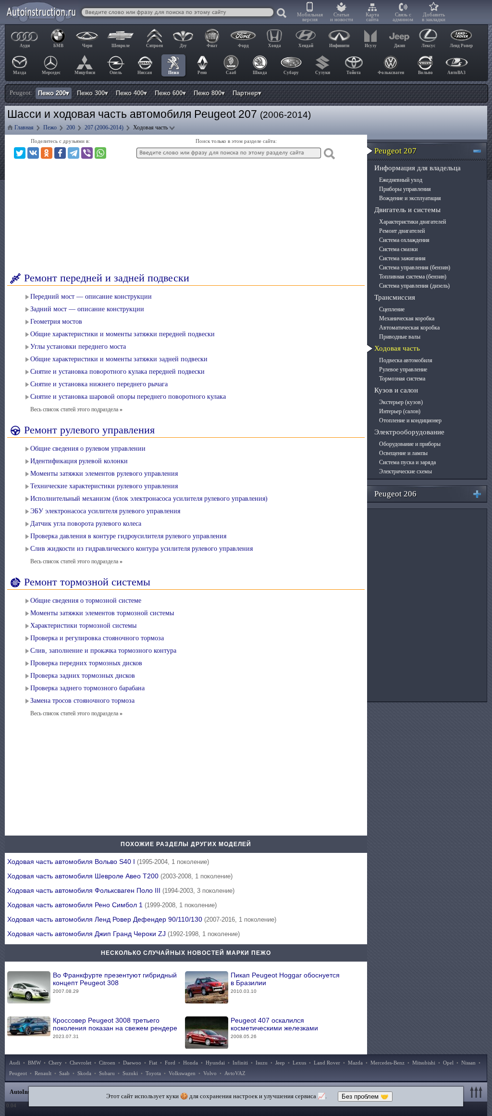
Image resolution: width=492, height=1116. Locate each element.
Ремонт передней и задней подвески (106, 278)
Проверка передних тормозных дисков (86, 663)
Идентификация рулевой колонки (79, 461)
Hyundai (215, 1062)
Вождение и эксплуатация (410, 198)
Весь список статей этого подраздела (76, 409)
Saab (64, 1073)
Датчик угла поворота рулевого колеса (85, 523)
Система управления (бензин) (414, 267)
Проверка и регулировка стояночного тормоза (97, 638)
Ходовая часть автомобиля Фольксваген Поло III (120, 890)
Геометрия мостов (56, 321)
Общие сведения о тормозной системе (85, 600)
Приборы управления (405, 189)
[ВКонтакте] (33, 153)
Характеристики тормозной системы (83, 625)
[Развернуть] (481, 494)
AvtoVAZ (235, 1073)
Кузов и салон (396, 390)
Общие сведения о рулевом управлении (88, 448)
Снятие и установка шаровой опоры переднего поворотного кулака (128, 396)
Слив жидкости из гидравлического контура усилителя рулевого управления (141, 548)
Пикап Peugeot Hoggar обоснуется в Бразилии (285, 982)
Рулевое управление (403, 369)
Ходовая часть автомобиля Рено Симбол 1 (112, 905)
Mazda (355, 1062)
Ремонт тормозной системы (87, 582)
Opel (448, 1062)
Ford (170, 1062)
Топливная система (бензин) (412, 276)
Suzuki (130, 1073)
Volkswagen (182, 1073)
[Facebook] (60, 153)
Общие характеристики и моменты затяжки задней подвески (119, 359)
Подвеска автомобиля (405, 360)
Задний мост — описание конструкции (87, 309)
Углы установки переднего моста (78, 346)
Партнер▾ (247, 93)
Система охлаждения (404, 240)
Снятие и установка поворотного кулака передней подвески (117, 371)
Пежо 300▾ (92, 93)
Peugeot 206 (395, 493)
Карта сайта (372, 17)
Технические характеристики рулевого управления (104, 486)
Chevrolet (80, 1062)
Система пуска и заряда (407, 462)
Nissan (468, 1062)
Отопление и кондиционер (410, 420)
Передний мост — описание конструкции (91, 296)
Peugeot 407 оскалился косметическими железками (274, 1027)
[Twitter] (19, 153)
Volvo (210, 1073)
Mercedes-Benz (387, 1062)
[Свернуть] (481, 151)
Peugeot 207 (395, 150)
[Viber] (87, 153)
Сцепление (392, 309)
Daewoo (132, 1062)
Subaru (107, 1073)
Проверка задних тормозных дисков (82, 675)
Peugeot (18, 1073)
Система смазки (398, 249)
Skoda (84, 1073)
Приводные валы (399, 336)
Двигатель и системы (407, 210)
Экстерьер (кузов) (401, 402)
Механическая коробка (406, 318)
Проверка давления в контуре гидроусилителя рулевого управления (128, 536)
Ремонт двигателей (402, 231)
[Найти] (282, 13)
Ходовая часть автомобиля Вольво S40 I (108, 861)
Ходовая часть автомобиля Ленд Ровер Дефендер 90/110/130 (141, 919)
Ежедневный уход (400, 180)
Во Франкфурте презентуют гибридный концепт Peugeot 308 (115, 982)
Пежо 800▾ (209, 93)
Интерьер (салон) (399, 411)
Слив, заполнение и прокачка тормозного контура (103, 650)
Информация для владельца (417, 168)
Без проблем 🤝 (365, 1096)
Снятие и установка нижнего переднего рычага (99, 384)
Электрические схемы (405, 471)
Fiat (153, 1062)
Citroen (107, 1062)
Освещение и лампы (403, 453)
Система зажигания (402, 258)
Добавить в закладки (433, 17)
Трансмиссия (394, 297)
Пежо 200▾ (53, 93)
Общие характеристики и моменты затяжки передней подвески (122, 334)
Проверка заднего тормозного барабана (87, 688)
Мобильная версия (310, 17)
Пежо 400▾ (131, 93)
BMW (34, 1062)
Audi (14, 1062)
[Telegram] (73, 153)
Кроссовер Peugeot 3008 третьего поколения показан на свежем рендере (115, 1027)
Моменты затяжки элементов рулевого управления (104, 473)
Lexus (299, 1062)
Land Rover (327, 1062)
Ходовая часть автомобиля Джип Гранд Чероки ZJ (123, 934)
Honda (190, 1062)
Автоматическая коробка (409, 327)
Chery (55, 1062)
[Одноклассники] (46, 153)
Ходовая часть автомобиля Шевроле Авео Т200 (120, 876)
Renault (43, 1073)
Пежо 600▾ (170, 93)
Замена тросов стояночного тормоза (82, 700)
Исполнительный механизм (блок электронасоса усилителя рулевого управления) (149, 498)
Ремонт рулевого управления (89, 430)
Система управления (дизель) (414, 285)
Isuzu (262, 1062)
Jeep (280, 1062)
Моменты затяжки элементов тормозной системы (102, 613)
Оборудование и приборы (410, 444)
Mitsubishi (423, 1062)
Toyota (153, 1073)
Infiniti (240, 1062)
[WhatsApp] (100, 153)
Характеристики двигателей (412, 221)
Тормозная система (402, 378)
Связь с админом (403, 17)
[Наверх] (477, 1092)
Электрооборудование (409, 432)
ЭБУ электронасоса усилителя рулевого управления (105, 511)
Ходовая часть (397, 348)
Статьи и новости (341, 17)
